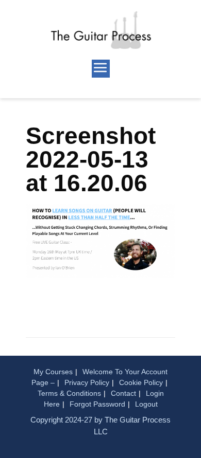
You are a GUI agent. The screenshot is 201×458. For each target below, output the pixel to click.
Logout (146, 404)
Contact (123, 393)
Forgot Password (97, 404)
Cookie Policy (141, 382)
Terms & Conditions (69, 393)
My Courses (53, 372)
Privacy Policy (86, 382)
